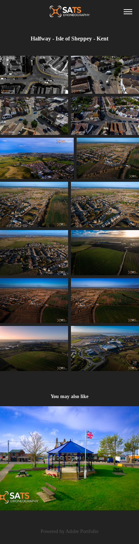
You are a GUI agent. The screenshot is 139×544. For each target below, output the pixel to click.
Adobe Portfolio (82, 531)
